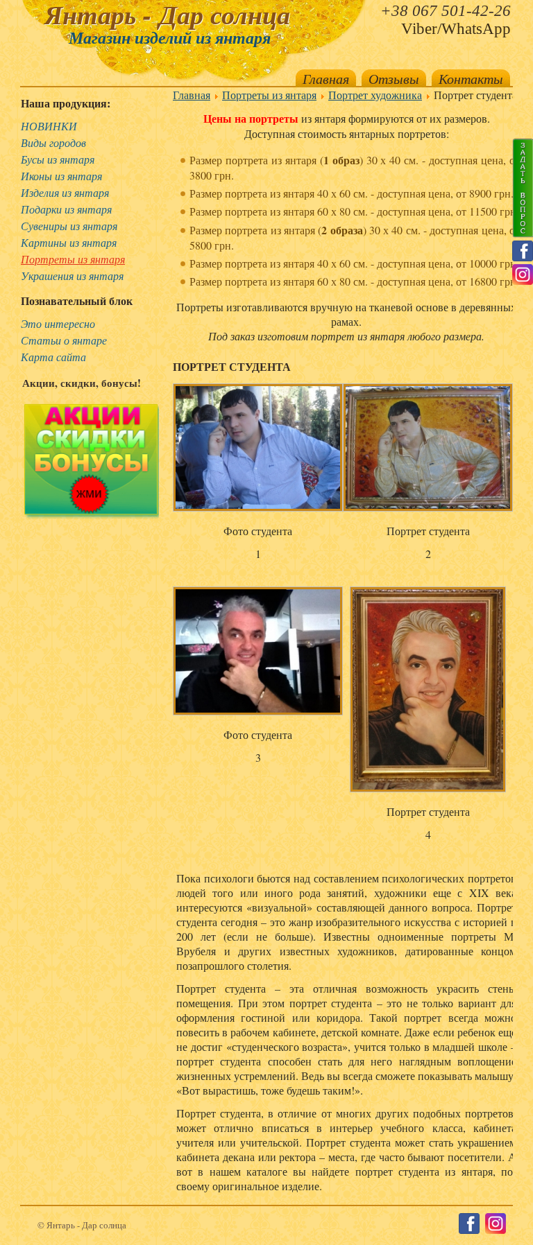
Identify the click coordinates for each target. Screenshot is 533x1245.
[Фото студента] (258, 449)
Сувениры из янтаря (69, 225)
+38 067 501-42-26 (445, 10)
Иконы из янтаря (61, 175)
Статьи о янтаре (64, 340)
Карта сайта (53, 356)
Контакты (471, 78)
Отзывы (394, 78)
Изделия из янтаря (65, 192)
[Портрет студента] (428, 449)
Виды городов (53, 142)
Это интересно (58, 323)
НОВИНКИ (49, 126)
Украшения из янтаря (72, 275)
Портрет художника (375, 94)
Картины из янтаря (69, 242)
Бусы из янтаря (57, 159)
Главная (326, 78)
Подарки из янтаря (66, 209)
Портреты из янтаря (73, 259)
